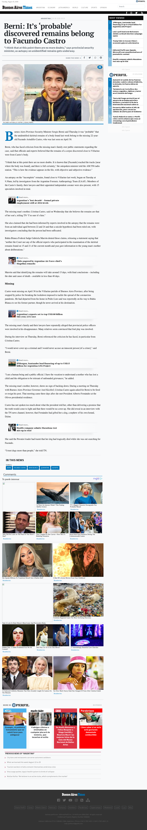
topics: (9, 465)
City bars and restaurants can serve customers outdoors (29, 757)
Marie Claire (41, 807)
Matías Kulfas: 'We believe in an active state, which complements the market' (37, 776)
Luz (124, 807)
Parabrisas (83, 807)
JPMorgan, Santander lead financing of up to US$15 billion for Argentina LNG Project (43, 364)
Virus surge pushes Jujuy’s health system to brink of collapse (30, 771)
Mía (130, 807)
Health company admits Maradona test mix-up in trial (37, 429)
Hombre (72, 807)
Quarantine (45, 468)
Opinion (103, 7)
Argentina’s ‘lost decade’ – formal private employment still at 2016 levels (38, 201)
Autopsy (55, 468)
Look (117, 807)
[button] (99, 67)
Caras (30, 807)
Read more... (24, 197)
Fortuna (62, 807)
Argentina (40, 7)
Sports (94, 7)
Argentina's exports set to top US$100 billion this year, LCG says (40, 315)
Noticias (52, 807)
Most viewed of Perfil (125, 75)
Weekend (108, 807)
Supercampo (96, 807)
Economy (51, 7)
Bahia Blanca (33, 468)
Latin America (63, 7)
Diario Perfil (20, 807)
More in (7, 705)
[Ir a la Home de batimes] (73, 794)
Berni (9, 468)
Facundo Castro (20, 468)
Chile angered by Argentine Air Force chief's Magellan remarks (39, 262)
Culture (84, 7)
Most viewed (116, 18)
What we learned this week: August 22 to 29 (24, 762)
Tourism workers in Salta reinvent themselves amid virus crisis (31, 767)
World (75, 7)
